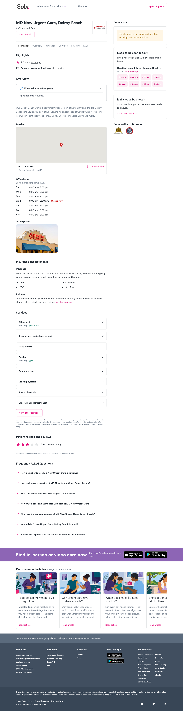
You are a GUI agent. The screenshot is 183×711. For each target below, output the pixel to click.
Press (79, 658)
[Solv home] (23, 6)
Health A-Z (50, 662)
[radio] (122, 77)
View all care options (24, 672)
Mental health (21, 665)
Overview (37, 45)
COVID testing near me (25, 669)
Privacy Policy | (21, 701)
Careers (80, 654)
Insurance (50, 45)
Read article (24, 624)
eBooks (158, 675)
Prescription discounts (55, 655)
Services (63, 45)
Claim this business (127, 113)
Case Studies (160, 668)
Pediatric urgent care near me (28, 658)
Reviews (75, 45)
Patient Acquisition (145, 664)
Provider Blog (160, 664)
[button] (37, 238)
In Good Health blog (54, 658)
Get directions (97, 166)
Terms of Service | (34, 701)
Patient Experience (145, 654)
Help (48, 665)
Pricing (158, 654)
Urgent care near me (24, 655)
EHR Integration (144, 671)
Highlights (23, 45)
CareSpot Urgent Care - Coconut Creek (138, 68)
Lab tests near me (23, 662)
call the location (63, 302)
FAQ (85, 45)
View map (132, 71)
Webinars (159, 671)
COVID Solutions (144, 682)
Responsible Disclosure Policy (52, 701)
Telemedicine (143, 668)
